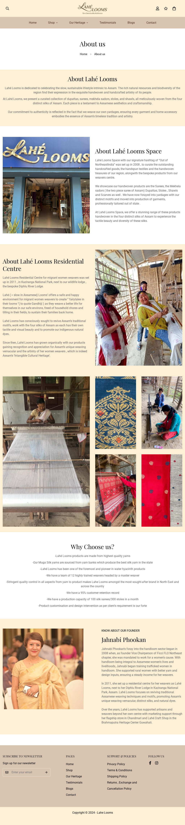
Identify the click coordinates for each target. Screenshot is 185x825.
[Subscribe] (46, 772)
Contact (151, 22)
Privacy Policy (116, 764)
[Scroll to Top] (178, 805)
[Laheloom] (92, 8)
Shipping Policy (117, 776)
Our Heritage (77, 22)
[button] (174, 8)
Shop (51, 22)
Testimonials (108, 22)
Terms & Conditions (119, 770)
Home (32, 22)
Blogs (131, 22)
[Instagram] (156, 763)
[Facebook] (150, 763)
